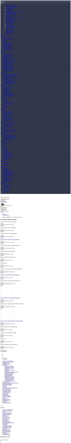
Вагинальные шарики (4, 161)
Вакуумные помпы (4, 128)
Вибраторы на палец (9, 375)
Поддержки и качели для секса (8, 422)
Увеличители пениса (6, 390)
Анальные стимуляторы (5, 85)
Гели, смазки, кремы (4, 166)
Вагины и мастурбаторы (5, 97)
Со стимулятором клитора (10, 380)
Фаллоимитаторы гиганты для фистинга (10, 382)
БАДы (4, 397)
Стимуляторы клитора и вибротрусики (8, 122)
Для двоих (7, 370)
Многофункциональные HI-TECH (11, 371)
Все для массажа (4, 189)
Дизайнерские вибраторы (10, 369)
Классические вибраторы (9, 378)
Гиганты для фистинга (7, 431)
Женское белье (3, 146)
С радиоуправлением (9, 379)
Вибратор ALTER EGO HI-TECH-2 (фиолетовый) (9, 274)
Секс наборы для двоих (7, 388)
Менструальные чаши (7, 402)
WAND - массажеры (8, 373)
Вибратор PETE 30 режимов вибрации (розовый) (9, 239)
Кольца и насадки (4, 133)
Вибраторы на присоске (9, 376)
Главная (4, 214)
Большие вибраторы (9, 374)
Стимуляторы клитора (7, 427)
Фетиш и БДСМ (3, 36)
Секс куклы (5, 385)
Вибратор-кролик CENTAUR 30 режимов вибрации (10, 297)
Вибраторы (2, 52)
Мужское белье (3, 141)
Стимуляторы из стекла (7, 391)
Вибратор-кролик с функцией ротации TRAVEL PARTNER (11, 320)
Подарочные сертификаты (8, 361)
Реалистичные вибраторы (10, 372)
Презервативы (3, 183)
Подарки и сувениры (7, 399)
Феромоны (5, 401)
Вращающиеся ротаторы (9, 377)
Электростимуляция (6, 434)
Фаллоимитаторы (4, 72)
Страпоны (2, 109)
